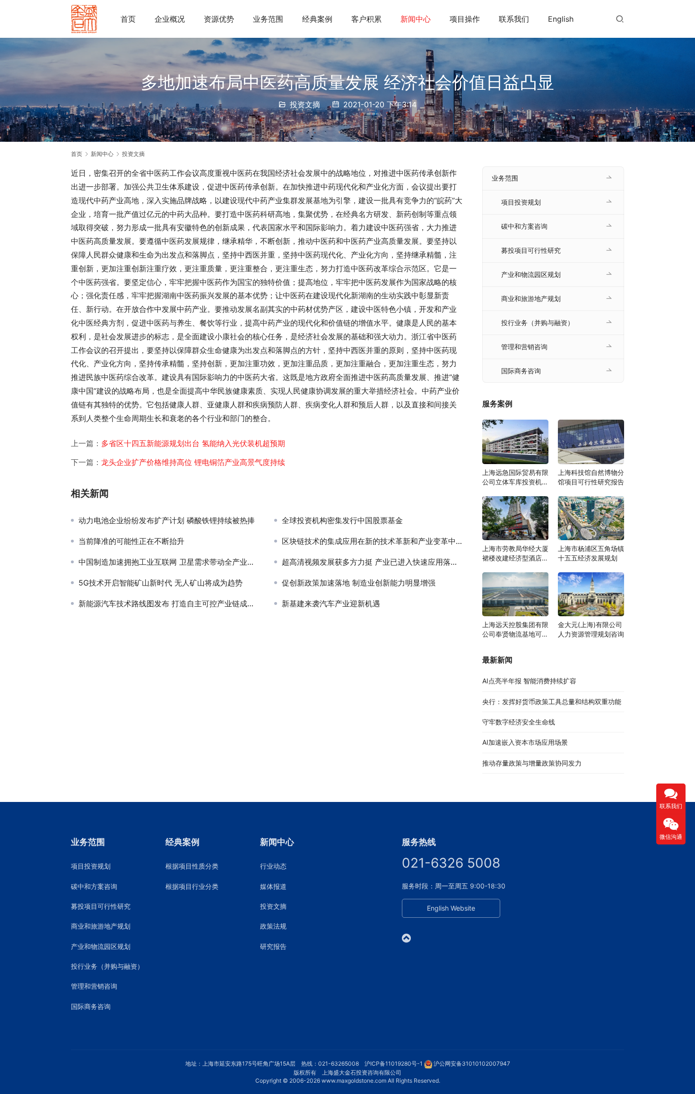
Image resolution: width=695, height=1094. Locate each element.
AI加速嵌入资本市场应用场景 (525, 742)
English (560, 19)
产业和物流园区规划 (531, 274)
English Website (451, 908)
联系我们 (514, 19)
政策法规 (273, 926)
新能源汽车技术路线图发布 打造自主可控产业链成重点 (169, 603)
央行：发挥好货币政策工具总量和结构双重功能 (551, 702)
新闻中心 (415, 19)
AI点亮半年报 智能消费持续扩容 (529, 681)
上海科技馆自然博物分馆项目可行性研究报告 (591, 477)
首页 (128, 19)
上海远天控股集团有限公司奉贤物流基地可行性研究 (515, 629)
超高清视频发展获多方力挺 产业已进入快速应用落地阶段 (372, 562)
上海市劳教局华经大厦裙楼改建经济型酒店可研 (515, 553)
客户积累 (366, 19)
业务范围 (268, 19)
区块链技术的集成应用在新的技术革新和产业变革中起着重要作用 (372, 541)
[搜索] (620, 19)
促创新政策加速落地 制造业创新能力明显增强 (358, 582)
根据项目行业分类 (191, 886)
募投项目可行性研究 (531, 250)
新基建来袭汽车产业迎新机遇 (331, 603)
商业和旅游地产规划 (531, 298)
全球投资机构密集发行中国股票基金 (342, 520)
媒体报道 (273, 886)
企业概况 (170, 19)
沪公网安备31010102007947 (472, 1063)
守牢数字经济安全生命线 (518, 722)
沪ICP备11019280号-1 (394, 1063)
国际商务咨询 (521, 371)
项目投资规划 (521, 202)
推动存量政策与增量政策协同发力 (532, 763)
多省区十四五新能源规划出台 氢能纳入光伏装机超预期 (193, 443)
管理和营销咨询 (524, 347)
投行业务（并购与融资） (537, 323)
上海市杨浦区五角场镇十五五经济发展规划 (591, 553)
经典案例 (317, 19)
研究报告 (273, 946)
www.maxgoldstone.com (353, 1080)
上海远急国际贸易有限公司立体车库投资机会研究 (515, 477)
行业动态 (273, 866)
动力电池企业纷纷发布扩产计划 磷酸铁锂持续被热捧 (166, 520)
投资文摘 (305, 104)
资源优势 (219, 19)
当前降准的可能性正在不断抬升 (131, 541)
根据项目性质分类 (191, 866)
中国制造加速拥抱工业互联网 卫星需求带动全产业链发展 (169, 562)
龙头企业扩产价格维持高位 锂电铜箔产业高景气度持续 (193, 462)
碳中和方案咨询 (524, 226)
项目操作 (465, 19)
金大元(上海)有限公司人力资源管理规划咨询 (591, 629)
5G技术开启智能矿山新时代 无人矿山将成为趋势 (160, 582)
